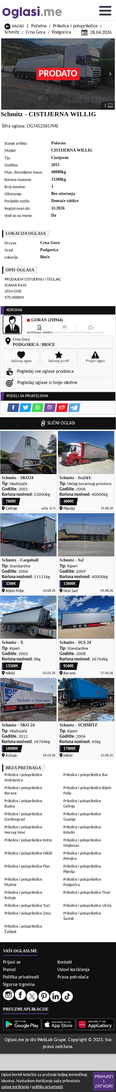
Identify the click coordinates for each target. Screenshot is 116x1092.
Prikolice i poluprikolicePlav (27, 866)
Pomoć (9, 969)
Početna (39, 26)
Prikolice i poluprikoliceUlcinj (87, 906)
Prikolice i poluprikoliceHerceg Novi (23, 830)
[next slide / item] (110, 74)
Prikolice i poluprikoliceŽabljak (23, 929)
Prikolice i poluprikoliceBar (85, 775)
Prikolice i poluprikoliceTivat (86, 892)
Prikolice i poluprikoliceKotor (28, 840)
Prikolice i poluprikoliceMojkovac (82, 843)
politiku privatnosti (47, 1087)
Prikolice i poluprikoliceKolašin (82, 830)
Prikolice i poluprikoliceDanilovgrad (23, 817)
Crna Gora (36, 32)
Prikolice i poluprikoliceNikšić (28, 853)
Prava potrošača (73, 977)
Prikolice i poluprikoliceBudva (23, 804)
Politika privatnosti (21, 977)
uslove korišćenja (15, 1087)
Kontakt (64, 962)
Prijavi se (12, 962)
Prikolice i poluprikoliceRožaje (23, 895)
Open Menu (105, 10)
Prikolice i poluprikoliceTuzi (27, 906)
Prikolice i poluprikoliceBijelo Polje (87, 791)
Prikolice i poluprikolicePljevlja (82, 869)
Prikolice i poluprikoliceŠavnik (82, 916)
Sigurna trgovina (19, 984)
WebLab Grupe (51, 1040)
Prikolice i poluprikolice (75, 26)
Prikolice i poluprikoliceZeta (27, 913)
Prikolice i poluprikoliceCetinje (82, 804)
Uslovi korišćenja (73, 969)
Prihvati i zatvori (104, 1081)
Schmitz (11, 32)
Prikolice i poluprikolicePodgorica (82, 882)
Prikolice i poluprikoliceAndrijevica (23, 778)
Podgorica (61, 32)
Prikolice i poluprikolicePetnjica (82, 856)
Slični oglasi (61, 423)
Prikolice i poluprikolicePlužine (23, 882)
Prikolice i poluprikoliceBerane (23, 791)
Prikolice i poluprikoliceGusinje (82, 817)
